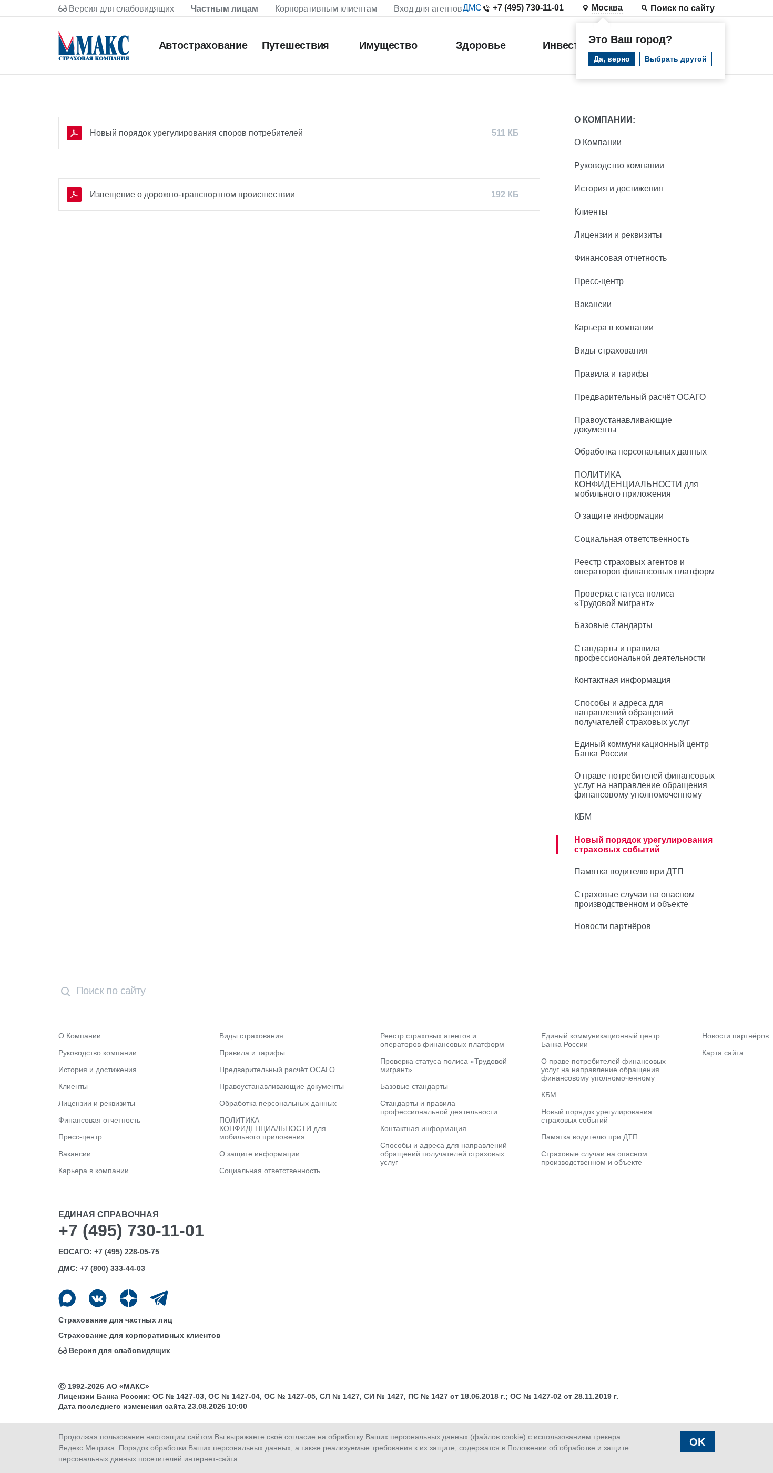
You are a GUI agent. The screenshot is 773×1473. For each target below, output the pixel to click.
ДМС (472, 7)
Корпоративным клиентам (326, 8)
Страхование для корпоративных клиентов (139, 1335)
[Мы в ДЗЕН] (128, 1298)
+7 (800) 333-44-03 (112, 1268)
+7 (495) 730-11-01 (528, 7)
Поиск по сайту (682, 8)
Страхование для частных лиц (115, 1320)
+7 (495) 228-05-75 (126, 1251)
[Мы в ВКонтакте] (97, 1298)
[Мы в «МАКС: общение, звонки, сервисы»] (67, 1298)
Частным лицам (224, 8)
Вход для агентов (428, 8)
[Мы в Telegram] (159, 1298)
